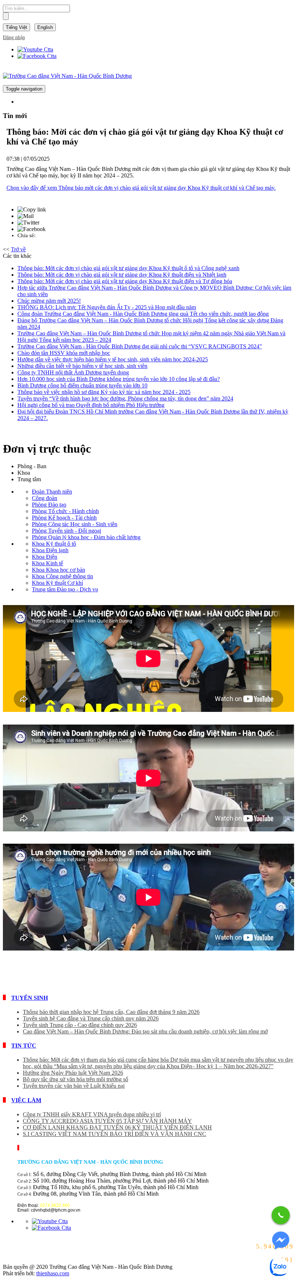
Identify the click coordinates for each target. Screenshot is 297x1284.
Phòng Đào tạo (49, 505)
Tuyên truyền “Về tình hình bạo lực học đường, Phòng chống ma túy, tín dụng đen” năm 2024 (125, 398)
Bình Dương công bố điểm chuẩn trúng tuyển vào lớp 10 (82, 385)
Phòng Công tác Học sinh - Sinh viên (74, 524)
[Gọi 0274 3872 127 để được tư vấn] (281, 1215)
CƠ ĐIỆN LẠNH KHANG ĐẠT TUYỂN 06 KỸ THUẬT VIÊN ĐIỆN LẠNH (117, 1127)
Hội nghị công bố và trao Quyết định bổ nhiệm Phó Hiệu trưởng (90, 405)
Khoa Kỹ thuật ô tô (54, 544)
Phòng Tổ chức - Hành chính (65, 511)
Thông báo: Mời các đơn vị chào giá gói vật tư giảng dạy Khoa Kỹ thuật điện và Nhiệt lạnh (121, 275)
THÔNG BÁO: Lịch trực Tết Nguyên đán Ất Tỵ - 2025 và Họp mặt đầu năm (106, 307)
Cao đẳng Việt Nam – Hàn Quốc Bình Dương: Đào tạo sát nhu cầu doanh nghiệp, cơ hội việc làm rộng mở (145, 1031)
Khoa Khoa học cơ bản (58, 570)
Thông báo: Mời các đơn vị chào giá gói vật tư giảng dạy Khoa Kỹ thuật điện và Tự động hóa (124, 281)
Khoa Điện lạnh (50, 550)
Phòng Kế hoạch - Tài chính (64, 518)
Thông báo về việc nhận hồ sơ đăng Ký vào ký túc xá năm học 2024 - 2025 (104, 392)
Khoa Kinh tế (47, 563)
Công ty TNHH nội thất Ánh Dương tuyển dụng (73, 372)
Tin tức (23, 1045)
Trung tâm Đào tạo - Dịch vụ (65, 589)
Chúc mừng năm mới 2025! (49, 301)
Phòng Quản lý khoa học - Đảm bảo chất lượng (86, 537)
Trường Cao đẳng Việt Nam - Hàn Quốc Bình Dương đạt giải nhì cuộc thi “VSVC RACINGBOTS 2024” (139, 346)
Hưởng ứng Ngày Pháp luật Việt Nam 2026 (73, 1073)
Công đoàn (44, 498)
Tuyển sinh (29, 998)
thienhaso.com (52, 1273)
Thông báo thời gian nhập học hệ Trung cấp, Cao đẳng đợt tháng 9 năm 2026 (111, 1012)
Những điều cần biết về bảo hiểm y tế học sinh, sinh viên (82, 366)
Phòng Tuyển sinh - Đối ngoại (66, 531)
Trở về (18, 249)
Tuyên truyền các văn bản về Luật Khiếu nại (74, 1086)
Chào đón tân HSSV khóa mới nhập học (63, 353)
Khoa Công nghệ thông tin (62, 576)
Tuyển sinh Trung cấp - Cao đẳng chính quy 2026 (80, 1025)
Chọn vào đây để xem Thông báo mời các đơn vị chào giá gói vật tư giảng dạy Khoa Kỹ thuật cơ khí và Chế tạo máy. (141, 188)
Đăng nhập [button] (14, 37)
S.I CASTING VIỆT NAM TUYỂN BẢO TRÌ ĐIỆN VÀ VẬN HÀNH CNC (114, 1134)
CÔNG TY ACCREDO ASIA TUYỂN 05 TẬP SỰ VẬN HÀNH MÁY (107, 1121)
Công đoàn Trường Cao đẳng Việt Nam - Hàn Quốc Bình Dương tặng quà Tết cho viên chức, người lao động (143, 314)
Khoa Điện (44, 557)
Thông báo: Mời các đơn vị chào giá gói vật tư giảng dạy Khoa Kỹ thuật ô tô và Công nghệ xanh (128, 268)
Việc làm (26, 1100)
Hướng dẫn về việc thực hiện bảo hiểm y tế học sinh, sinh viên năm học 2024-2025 (112, 359)
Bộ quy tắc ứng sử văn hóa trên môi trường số (75, 1079)
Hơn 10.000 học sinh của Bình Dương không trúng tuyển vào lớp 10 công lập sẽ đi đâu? (118, 379)
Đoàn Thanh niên (52, 491)
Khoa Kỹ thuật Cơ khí (57, 583)
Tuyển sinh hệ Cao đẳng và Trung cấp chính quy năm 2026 (91, 1018)
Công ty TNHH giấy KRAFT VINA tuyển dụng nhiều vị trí (92, 1114)
